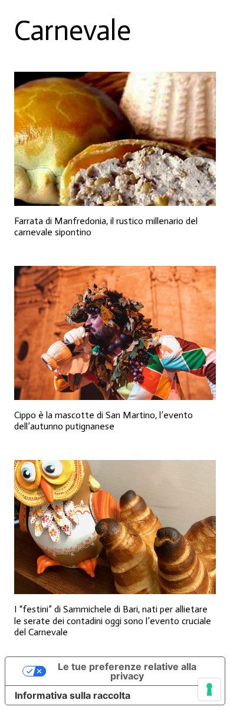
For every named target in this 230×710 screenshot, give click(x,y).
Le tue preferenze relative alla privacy (127, 671)
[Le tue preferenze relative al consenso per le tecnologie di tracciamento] (209, 689)
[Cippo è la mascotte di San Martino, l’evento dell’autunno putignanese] (115, 333)
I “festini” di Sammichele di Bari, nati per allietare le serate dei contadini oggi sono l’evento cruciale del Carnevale (112, 620)
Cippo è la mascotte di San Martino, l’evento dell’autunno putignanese (103, 420)
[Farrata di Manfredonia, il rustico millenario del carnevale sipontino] (115, 139)
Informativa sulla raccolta (72, 695)
